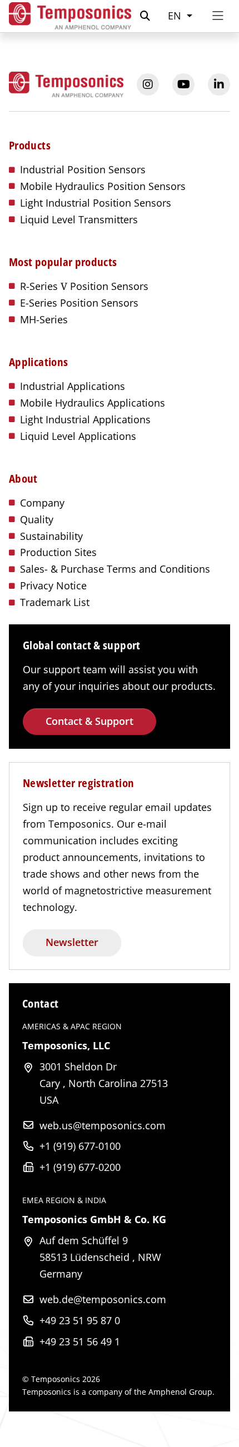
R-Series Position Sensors (84, 286)
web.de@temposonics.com (102, 1299)
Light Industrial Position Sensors (95, 202)
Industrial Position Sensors (83, 169)
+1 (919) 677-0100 (80, 1146)
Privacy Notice (53, 585)
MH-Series (44, 319)
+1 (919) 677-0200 (80, 1167)
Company (42, 502)
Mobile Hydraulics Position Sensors (103, 186)
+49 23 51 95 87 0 (79, 1320)
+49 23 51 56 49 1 (79, 1341)
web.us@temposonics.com (102, 1125)
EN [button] (176, 15)
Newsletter (72, 942)
